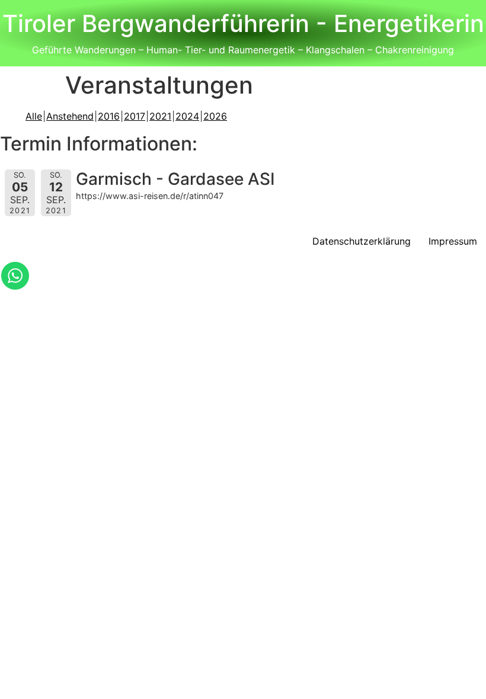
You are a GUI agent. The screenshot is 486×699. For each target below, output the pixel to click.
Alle (33, 116)
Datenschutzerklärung (361, 241)
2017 (134, 116)
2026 (215, 116)
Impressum (453, 241)
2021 (160, 116)
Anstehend (70, 116)
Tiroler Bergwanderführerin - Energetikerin (243, 23)
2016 (109, 116)
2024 (187, 116)
